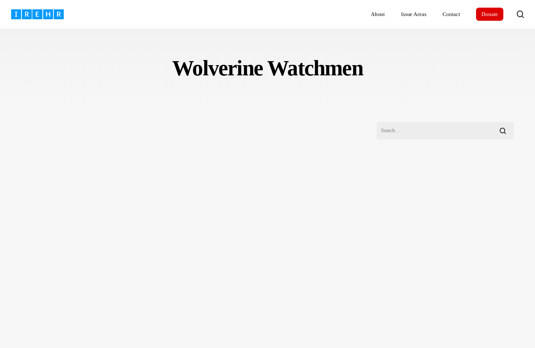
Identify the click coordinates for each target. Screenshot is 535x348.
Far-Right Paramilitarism (52, 275)
